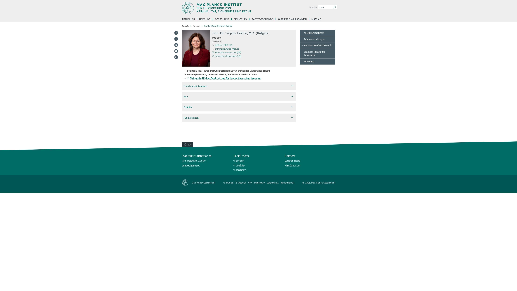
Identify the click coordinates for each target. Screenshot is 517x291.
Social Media (242, 155)
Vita (186, 96)
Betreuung (309, 61)
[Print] (176, 57)
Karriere (290, 155)
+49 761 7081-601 (224, 45)
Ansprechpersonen (191, 165)
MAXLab (316, 19)
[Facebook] (176, 33)
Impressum (259, 182)
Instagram (241, 170)
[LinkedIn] (176, 39)
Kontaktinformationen (197, 155)
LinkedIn (240, 161)
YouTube (240, 165)
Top (190, 144)
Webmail (242, 182)
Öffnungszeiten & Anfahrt (194, 161)
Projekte (188, 107)
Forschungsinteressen (195, 86)
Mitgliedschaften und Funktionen (314, 54)
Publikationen (191, 117)
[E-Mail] (176, 51)
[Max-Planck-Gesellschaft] (187, 183)
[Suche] (334, 7)
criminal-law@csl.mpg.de (227, 49)
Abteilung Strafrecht (314, 33)
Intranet (229, 182)
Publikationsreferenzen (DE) (228, 52)
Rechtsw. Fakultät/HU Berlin (318, 45)
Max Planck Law (292, 165)
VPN (250, 182)
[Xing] (176, 45)
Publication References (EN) (228, 56)
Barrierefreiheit (287, 182)
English (313, 7)
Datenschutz (273, 182)
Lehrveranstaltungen (314, 39)
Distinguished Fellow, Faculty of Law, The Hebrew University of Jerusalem (225, 78)
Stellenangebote (292, 161)
